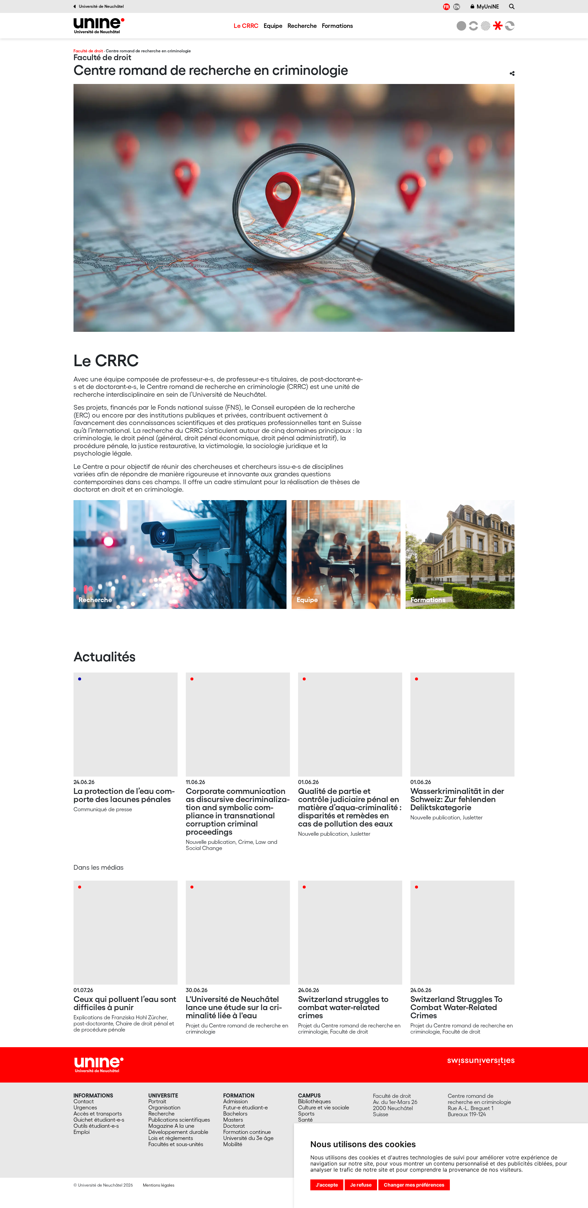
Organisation (164, 1107)
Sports (306, 1113)
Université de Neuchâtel (101, 6)
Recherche (302, 25)
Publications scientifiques (179, 1120)
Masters (233, 1120)
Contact (84, 1101)
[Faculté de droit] (496, 26)
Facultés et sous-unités (175, 1144)
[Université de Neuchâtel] (461, 26)
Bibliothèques (314, 1101)
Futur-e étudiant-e (245, 1107)
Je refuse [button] (361, 1185)
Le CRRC (246, 25)
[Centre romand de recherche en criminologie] (99, 25)
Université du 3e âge (248, 1138)
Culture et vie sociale (323, 1107)
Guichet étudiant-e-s (99, 1120)
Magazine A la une (171, 1126)
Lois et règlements (170, 1138)
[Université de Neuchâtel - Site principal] (99, 1064)
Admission (235, 1101)
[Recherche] (511, 6)
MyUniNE (488, 6)
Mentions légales (158, 1185)
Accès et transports (98, 1113)
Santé (305, 1120)
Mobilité (232, 1144)
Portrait (157, 1101)
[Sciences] (484, 26)
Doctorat (234, 1126)
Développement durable (178, 1132)
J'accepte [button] (327, 1185)
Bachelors (235, 1113)
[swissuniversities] (480, 1061)
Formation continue (247, 1132)
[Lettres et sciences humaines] (472, 26)
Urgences (85, 1107)
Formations (337, 25)
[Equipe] (346, 554)
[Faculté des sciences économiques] (509, 26)
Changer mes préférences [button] (414, 1185)
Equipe (273, 25)
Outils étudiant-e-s (96, 1126)
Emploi (81, 1132)
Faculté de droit (88, 51)
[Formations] (460, 554)
